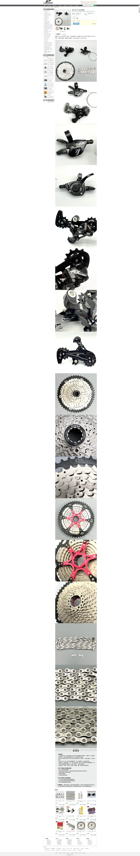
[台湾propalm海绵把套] (45, 69)
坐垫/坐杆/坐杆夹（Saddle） (48, 28)
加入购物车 (59, 804)
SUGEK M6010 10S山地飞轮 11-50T (91, 831)
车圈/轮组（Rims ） (47, 22)
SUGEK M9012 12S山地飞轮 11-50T (81, 831)
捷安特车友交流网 (64, 850)
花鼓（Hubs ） (46, 41)
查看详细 (62, 804)
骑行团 (68, 848)
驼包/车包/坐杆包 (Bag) (47, 47)
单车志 (71, 848)
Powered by (69, 855)
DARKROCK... (49, 95)
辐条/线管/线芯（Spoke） (48, 31)
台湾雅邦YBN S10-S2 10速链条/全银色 (81, 801)
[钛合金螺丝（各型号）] (45, 73)
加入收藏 (61, 804)
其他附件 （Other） (47, 52)
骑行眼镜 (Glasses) (47, 46)
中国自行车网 (58, 850)
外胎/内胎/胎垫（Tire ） (47, 23)
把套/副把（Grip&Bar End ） (48, 27)
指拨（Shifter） (46, 32)
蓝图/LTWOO (56, 7)
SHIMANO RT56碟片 (50, 62)
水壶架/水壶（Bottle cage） (48, 42)
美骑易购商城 (53, 848)
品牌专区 (65, 5)
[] (94, 3)
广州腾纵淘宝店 (58, 848)
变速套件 (52, 7)
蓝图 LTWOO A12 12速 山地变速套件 (60, 816)
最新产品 (60, 5)
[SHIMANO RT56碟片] (45, 65)
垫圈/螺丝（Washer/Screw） (48, 51)
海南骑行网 (53, 850)
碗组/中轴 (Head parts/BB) (48, 26)
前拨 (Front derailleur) (47, 33)
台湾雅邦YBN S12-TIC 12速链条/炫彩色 (91, 816)
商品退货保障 (49, 844)
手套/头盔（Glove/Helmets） (48, 45)
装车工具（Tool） (46, 50)
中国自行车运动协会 (76, 848)
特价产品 (46, 11)
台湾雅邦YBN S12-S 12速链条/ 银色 (70, 831)
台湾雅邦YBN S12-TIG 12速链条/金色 (60, 831)
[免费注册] (91, 3)
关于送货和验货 (79, 844)
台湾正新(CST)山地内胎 (50, 91)
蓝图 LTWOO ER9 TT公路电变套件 (60, 801)
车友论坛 (64, 848)
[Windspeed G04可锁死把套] (45, 85)
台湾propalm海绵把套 (50, 66)
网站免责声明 (59, 843)
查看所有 (52, 101)
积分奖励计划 (49, 843)
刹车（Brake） (46, 40)
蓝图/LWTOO (78, 14)
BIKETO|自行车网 (47, 848)
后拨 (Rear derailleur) (47, 35)
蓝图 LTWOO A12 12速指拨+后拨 (70, 816)
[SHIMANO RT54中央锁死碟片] (45, 77)
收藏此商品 (94, 23)
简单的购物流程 (59, 844)
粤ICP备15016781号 (70, 854)
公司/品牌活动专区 (47, 10)
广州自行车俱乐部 (47, 850)
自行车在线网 (79, 850)
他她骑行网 (74, 850)
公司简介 (49, 5)
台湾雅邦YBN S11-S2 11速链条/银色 (81, 816)
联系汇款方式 (55, 5)
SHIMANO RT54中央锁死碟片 (51, 74)
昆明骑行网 (69, 850)
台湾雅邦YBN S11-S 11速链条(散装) (70, 801)
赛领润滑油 (87, 848)
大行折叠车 (82, 848)
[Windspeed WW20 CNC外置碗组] (45, 81)
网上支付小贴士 (79, 843)
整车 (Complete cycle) (47, 15)
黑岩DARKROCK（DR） (48, 14)
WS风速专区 (71, 5)
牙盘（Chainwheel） (47, 36)
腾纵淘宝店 (76, 5)
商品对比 (64, 804)
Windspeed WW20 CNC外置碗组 (52, 78)
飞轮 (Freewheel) (46, 37)
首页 (44, 5)
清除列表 (49, 101)
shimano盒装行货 (47, 21)
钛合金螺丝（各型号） (50, 70)
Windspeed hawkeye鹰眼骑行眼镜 (52, 58)
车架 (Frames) (46, 16)
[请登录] (84, 3)
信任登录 (88, 3)
